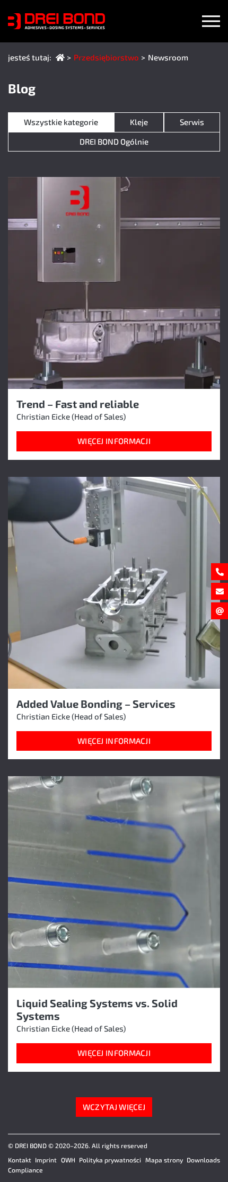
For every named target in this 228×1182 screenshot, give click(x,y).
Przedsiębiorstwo (106, 57)
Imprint (46, 1159)
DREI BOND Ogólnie (114, 141)
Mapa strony (164, 1159)
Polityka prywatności (110, 1159)
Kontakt (19, 1159)
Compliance (25, 1170)
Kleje (139, 122)
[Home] (60, 57)
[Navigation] (211, 21)
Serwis (192, 122)
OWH (68, 1159)
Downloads (203, 1159)
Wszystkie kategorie (61, 122)
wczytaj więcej (114, 1107)
